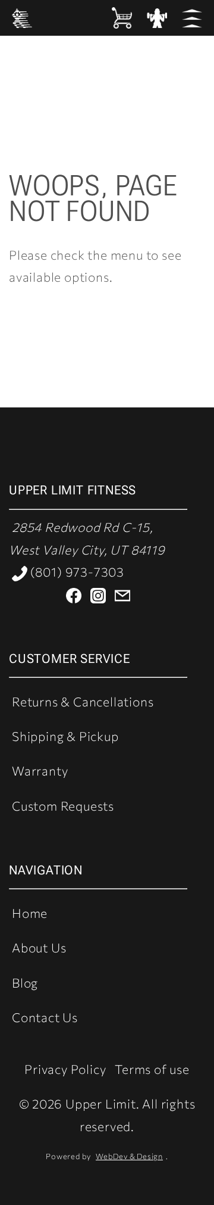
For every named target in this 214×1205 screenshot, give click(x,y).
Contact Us (45, 1017)
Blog (25, 982)
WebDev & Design (129, 1156)
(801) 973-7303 (75, 571)
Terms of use (152, 1068)
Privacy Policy (65, 1068)
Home (30, 912)
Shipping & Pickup (65, 735)
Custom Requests (63, 805)
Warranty (40, 770)
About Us (39, 947)
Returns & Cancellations (82, 701)
